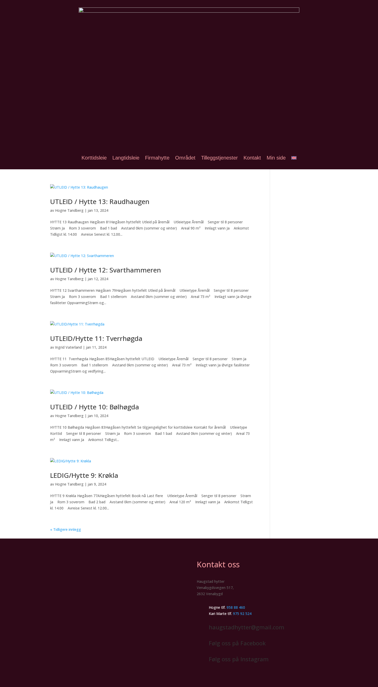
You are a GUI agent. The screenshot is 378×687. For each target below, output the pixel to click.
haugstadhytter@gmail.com (246, 627)
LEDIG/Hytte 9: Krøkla (84, 475)
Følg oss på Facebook (237, 643)
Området (185, 158)
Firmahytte (157, 158)
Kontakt (252, 158)
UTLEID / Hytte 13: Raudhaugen (99, 201)
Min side (276, 158)
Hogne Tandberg (69, 210)
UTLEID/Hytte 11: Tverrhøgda (96, 338)
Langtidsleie (125, 158)
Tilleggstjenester (219, 158)
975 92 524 (242, 613)
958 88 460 (236, 607)
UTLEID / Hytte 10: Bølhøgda (94, 406)
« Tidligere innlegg (65, 529)
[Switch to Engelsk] (293, 157)
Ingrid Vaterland (68, 347)
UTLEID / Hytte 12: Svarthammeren (105, 270)
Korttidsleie (94, 158)
